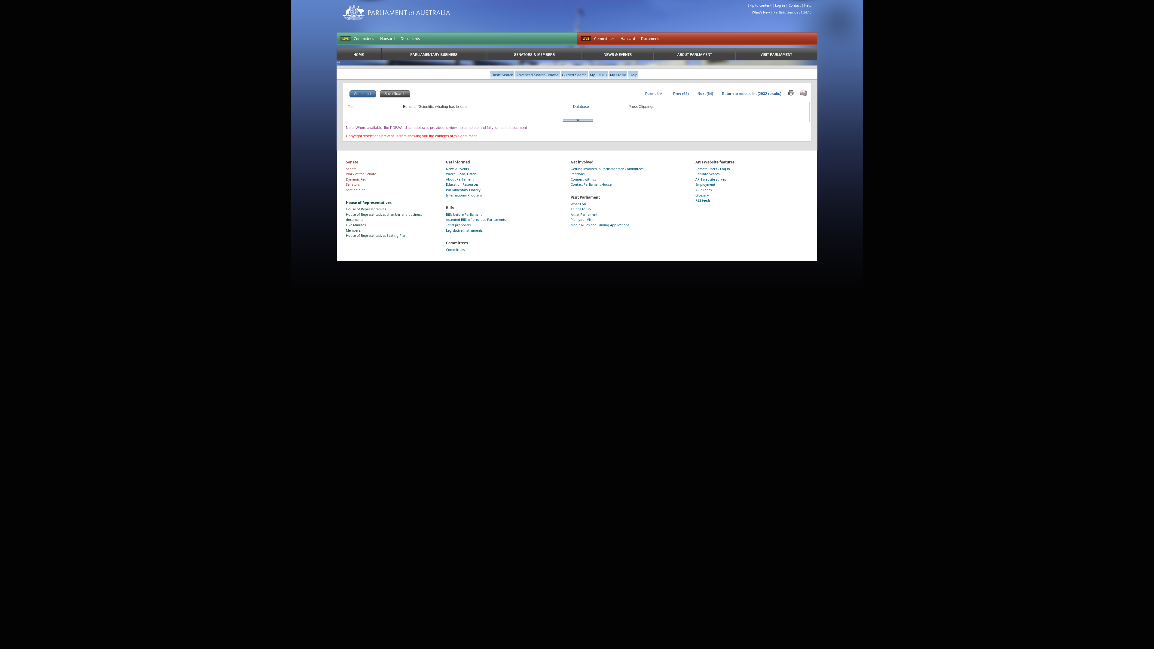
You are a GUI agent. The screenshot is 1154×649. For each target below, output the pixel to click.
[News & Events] (617, 54)
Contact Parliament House (591, 184)
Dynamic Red (356, 179)
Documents (410, 38)
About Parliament (460, 179)
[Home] (359, 54)
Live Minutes (356, 225)
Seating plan (355, 189)
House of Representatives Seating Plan (376, 235)
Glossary (702, 195)
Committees (364, 38)
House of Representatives (366, 209)
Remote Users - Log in (712, 168)
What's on (578, 204)
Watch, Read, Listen (461, 174)
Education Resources (462, 184)
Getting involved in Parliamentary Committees (607, 168)
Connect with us (583, 179)
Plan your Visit (582, 219)
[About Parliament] (695, 54)
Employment (705, 184)
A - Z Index (703, 189)
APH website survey (710, 179)
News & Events (457, 168)
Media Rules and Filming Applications (600, 225)
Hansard (387, 38)
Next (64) (705, 94)
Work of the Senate (361, 174)
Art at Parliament (584, 214)
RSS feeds (702, 200)
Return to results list (739, 94)
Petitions (578, 174)
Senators (353, 184)
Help (807, 5)
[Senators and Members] (534, 54)
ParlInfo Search (707, 174)
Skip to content (759, 5)
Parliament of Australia (396, 12)
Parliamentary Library (463, 189)
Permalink (654, 94)
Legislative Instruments (464, 230)
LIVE (345, 38)
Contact (795, 5)
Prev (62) (681, 94)
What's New (761, 12)
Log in (780, 5)
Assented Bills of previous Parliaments (476, 219)
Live (586, 38)
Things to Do (581, 209)
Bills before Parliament (464, 214)
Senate (351, 168)
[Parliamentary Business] (434, 54)
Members (353, 230)
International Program (464, 195)
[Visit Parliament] (776, 54)
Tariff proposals (458, 225)
